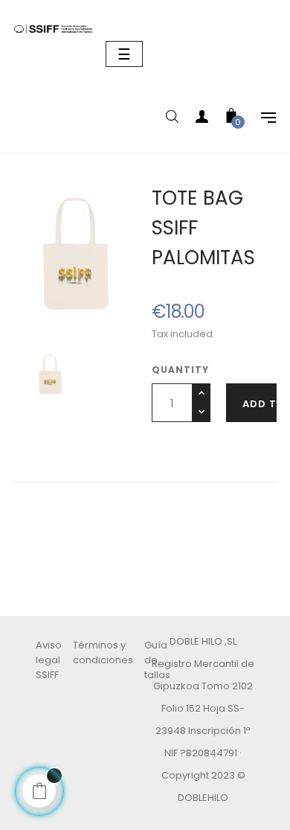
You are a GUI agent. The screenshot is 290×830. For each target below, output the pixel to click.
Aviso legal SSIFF (49, 660)
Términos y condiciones (103, 652)
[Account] (201, 119)
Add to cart (259, 404)
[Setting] (261, 119)
